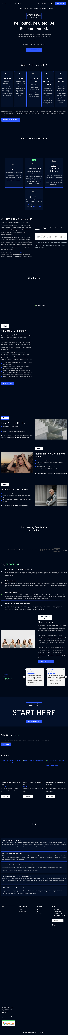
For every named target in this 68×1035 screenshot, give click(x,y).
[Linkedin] (53, 925)
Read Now (5, 796)
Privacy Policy (39, 913)
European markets (37, 206)
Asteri (4, 676)
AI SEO (20, 910)
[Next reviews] (65, 677)
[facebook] (16, 3)
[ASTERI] (7, 3)
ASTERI (44, 3)
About (37, 911)
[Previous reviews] (24, 677)
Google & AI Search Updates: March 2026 (32, 783)
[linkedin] (18, 3)
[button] (39, 3)
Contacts (38, 910)
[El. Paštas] (55, 925)
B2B (33, 203)
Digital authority (22, 911)
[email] (21, 3)
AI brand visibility (19, 253)
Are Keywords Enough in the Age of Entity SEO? (55, 783)
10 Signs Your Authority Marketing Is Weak (10, 783)
